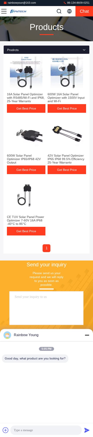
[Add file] (6, 430)
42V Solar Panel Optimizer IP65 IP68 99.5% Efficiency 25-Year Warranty (66, 159)
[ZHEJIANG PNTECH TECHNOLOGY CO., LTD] (18, 11)
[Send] (86, 430)
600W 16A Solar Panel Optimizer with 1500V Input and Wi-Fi (66, 97)
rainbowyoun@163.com (22, 2)
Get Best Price (26, 108)
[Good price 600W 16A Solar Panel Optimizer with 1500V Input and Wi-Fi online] (67, 73)
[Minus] (87, 335)
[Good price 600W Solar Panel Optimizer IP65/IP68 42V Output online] (26, 134)
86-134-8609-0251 (78, 2)
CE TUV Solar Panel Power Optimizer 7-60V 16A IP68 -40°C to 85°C (25, 220)
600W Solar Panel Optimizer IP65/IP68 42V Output (24, 159)
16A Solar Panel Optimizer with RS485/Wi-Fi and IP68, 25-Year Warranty (26, 97)
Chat (84, 11)
